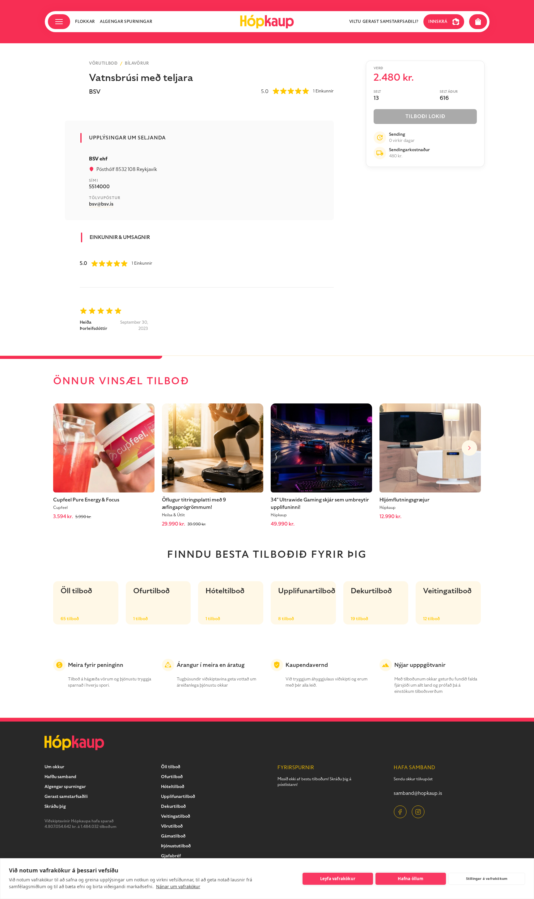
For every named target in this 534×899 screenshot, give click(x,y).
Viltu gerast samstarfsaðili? (383, 21)
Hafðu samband (60, 777)
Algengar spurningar (126, 21)
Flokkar (85, 21)
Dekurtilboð (173, 806)
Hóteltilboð (172, 787)
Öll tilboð (170, 767)
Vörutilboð (103, 63)
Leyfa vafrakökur (337, 878)
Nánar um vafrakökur (178, 886)
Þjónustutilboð (176, 846)
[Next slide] (469, 448)
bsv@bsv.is (101, 204)
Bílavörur (137, 63)
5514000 (99, 186)
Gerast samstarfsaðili (66, 796)
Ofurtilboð (172, 777)
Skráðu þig (55, 806)
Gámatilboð (173, 836)
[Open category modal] (59, 21)
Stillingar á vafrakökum (487, 878)
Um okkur (54, 767)
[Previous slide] (64, 448)
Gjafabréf (171, 856)
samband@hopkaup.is (418, 793)
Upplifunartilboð (178, 796)
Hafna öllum (410, 878)
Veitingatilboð (175, 816)
